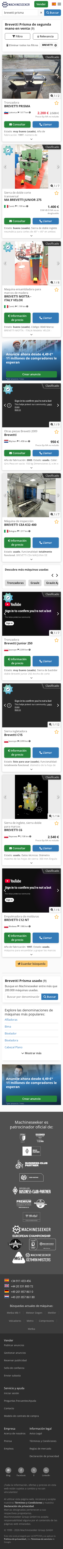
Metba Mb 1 (13, 1312)
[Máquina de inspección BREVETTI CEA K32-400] (31, 495)
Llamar (47, 124)
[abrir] (31, 139)
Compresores (46, 1320)
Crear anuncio (31, 374)
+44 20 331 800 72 (22, 1286)
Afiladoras (11, 1019)
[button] (59, 4)
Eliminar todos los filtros (23, 45)
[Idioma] (54, 4)
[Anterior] (5, 76)
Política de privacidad (15, 1539)
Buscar (54, 12)
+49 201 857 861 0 (22, 1292)
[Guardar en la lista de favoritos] (56, 103)
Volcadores (15, 1320)
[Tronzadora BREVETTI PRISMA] (31, 77)
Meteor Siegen (34, 1312)
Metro (30, 1320)
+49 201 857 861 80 (23, 1297)
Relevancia (46, 36)
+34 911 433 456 (21, 1281)
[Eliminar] (41, 12)
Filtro (19, 36)
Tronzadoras (15, 583)
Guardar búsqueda (32, 964)
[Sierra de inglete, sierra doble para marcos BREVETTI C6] (31, 797)
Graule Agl (53, 583)
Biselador (11, 1033)
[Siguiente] (58, 76)
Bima (8, 1026)
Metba (31, 1328)
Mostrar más (33, 1053)
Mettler (52, 1312)
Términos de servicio (41, 1539)
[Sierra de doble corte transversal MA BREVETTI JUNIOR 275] (31, 167)
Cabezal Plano (14, 1047)
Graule (35, 583)
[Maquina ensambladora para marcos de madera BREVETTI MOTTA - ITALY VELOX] (31, 263)
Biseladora (11, 1040)
